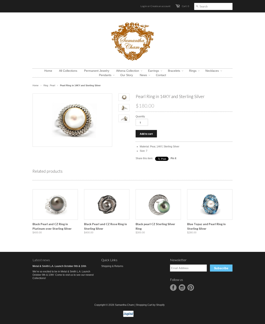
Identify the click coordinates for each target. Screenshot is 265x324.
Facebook (173, 287)
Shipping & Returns (112, 266)
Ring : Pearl (49, 85)
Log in (144, 6)
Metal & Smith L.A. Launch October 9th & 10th (59, 266)
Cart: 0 (185, 6)
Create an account (160, 6)
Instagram (182, 287)
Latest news (41, 260)
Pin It (173, 158)
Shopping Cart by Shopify (150, 304)
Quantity (140, 116)
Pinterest (190, 287)
